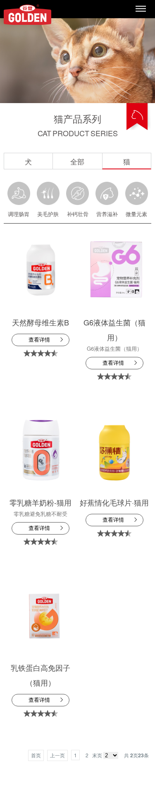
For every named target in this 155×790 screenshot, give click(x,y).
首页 (36, 755)
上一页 (57, 755)
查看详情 (39, 340)
